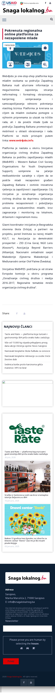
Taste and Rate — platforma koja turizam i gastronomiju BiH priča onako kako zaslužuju (26, 452)
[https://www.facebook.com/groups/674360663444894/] (45, 3)
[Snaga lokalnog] (27, 10)
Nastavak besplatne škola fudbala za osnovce (27, 350)
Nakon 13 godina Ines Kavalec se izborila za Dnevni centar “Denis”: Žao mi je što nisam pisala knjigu (26, 540)
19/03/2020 (9, 45)
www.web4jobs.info (21, 140)
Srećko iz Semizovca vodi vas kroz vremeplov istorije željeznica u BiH (26, 496)
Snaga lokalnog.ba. (14, 677)
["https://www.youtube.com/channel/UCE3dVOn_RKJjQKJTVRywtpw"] (50, 3)
